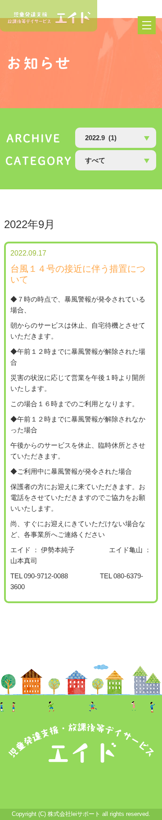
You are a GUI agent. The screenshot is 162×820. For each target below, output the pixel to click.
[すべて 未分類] (115, 160)
